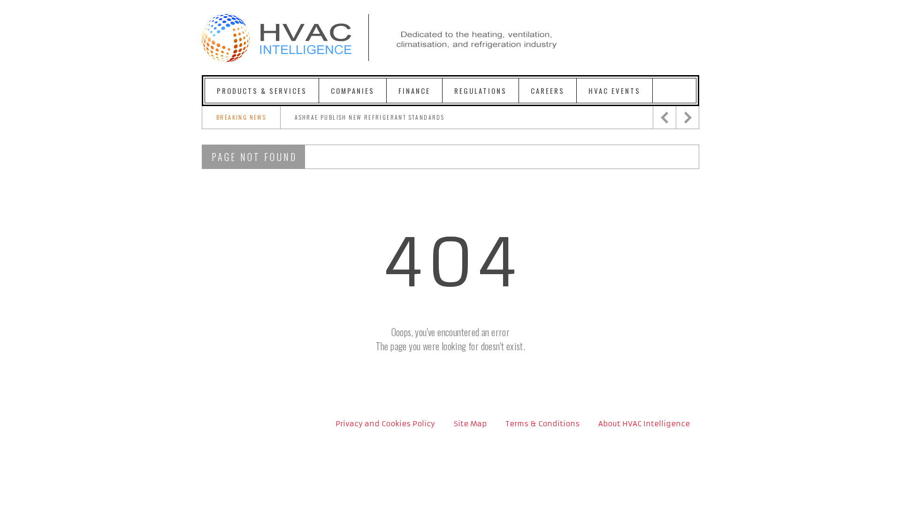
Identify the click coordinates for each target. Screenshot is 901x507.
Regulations (480, 90)
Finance (414, 90)
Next (687, 117)
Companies (352, 90)
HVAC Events (614, 90)
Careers (548, 90)
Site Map (470, 423)
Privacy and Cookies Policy (385, 423)
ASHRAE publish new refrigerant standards (369, 117)
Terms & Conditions (542, 423)
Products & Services (262, 90)
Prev (664, 117)
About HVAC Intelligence (644, 423)
